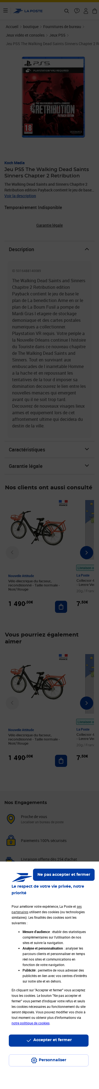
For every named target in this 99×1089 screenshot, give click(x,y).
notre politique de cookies (31, 1023)
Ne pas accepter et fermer (63, 875)
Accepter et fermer (52, 1040)
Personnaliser (52, 1060)
